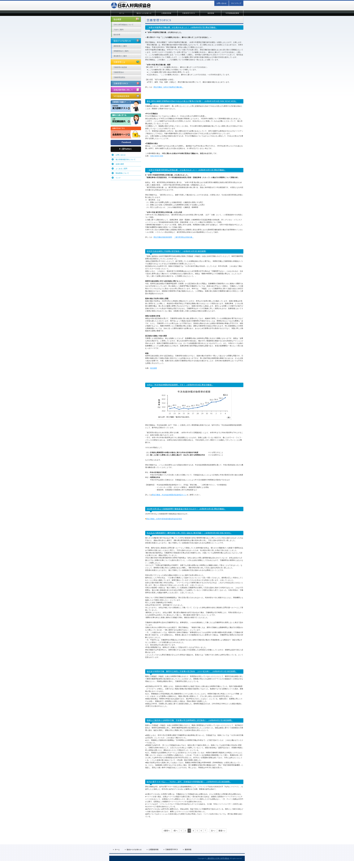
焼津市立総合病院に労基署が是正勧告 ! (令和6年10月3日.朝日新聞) (176, 251)
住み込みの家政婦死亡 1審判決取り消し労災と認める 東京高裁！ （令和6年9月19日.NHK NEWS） (189, 533)
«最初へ (166, 831)
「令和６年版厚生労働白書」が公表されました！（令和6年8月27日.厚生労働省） (182, 27)
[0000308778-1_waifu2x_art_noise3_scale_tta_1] (126, 124)
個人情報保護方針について (126, 159)
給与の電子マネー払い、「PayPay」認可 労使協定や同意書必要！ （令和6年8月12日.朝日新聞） (189, 782)
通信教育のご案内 (120, 56)
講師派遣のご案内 (120, 46)
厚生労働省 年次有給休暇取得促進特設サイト (169, 495)
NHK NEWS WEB (156, 156)
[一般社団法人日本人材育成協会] (131, 5)
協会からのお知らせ (144, 13)
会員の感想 (120, 164)
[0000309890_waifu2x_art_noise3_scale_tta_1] (126, 137)
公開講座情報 (166, 13)
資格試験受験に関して (123, 90)
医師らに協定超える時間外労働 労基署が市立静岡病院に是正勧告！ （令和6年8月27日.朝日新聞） (190, 720)
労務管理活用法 (119, 77)
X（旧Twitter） (126, 149)
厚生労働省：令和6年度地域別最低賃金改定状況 (164, 519)
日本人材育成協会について (123, 25)
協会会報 (117, 35)
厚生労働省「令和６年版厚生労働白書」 (168, 87)
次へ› (213, 831)
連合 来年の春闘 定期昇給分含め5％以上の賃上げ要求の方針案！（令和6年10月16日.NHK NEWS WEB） (192, 101)
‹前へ (175, 831)
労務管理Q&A (119, 72)
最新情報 (211, 13)
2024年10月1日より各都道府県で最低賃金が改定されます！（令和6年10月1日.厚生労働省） (186, 509)
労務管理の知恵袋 (120, 67)
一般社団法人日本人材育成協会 (217, 858)
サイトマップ (236, 3)
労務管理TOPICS (188, 13)
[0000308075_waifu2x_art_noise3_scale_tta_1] (126, 111)
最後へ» (221, 831)
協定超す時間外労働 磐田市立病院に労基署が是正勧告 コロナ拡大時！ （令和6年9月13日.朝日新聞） (192, 671)
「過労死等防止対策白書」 (184, 237)
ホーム (121, 13)
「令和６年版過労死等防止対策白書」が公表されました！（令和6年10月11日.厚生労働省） (186, 170)
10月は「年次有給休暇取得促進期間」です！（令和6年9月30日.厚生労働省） (180, 385)
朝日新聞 (153, 368)
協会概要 (117, 19)
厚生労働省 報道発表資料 (162, 237)
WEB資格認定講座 (232, 13)
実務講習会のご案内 (121, 51)
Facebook (126, 142)
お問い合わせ (222, 3)
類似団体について (122, 173)
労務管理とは (119, 62)
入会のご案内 (118, 30)
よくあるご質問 (121, 169)
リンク (118, 178)
